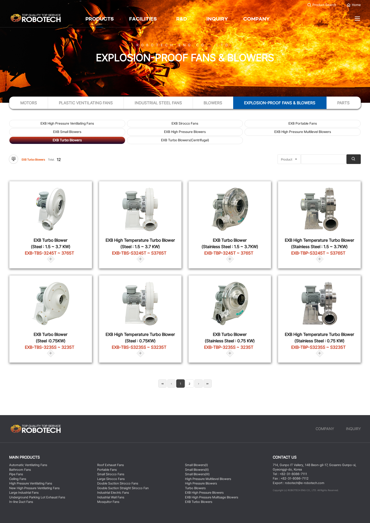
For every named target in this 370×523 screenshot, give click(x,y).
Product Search (324, 5)
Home (356, 5)
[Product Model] (289, 159)
